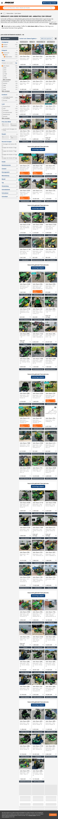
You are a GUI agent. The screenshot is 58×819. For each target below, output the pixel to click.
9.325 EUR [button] (35, 729)
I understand (53, 814)
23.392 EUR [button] (36, 754)
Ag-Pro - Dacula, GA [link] (38, 513)
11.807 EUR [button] (49, 779)
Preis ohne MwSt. (6, 121)
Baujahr (4, 134)
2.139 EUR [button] (35, 232)
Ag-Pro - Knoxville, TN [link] (38, 697)
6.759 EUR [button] (23, 401)
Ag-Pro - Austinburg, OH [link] (51, 453)
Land (3, 104)
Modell (3, 179)
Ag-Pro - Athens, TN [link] (51, 294)
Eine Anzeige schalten (50, 3)
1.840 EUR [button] (35, 401)
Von (2, 136)
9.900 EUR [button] (48, 114)
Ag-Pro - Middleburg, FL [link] (25, 319)
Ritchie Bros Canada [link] (25, 176)
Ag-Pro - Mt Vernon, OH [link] (25, 478)
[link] (25, 49)
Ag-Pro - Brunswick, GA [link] (25, 294)
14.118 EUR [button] (23, 669)
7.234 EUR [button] (35, 367)
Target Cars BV (25, 116)
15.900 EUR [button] (23, 89)
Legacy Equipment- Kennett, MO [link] (39, 260)
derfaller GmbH (51, 67)
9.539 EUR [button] (48, 804)
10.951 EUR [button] (36, 669)
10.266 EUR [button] (49, 694)
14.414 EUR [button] (23, 560)
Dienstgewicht (5, 172)
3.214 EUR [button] (35, 114)
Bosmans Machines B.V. (38, 91)
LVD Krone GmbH (25, 67)
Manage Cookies (32, 815)
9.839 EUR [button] (23, 367)
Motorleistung (5, 175)
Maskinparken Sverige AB (38, 478)
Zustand (4, 168)
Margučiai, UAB (51, 587)
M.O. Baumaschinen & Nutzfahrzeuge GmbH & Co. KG (44, 67)
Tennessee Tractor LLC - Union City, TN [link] (41, 404)
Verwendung (5, 186)
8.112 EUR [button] (23, 451)
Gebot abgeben (22, 173)
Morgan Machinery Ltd (25, 453)
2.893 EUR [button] (48, 89)
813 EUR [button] (48, 292)
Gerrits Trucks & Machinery (51, 141)
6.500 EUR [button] (35, 64)
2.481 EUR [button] (23, 292)
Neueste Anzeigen (7, 141)
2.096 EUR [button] (23, 620)
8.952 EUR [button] (35, 342)
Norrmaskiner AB (38, 344)
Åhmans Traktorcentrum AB (51, 428)
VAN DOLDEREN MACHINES (38, 141)
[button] (9, 38)
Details (3, 161)
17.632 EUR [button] (36, 585)
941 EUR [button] (35, 451)
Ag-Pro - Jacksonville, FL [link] (25, 404)
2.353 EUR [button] (35, 694)
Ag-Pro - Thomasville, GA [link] (38, 235)
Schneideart (5, 193)
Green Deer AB (51, 235)
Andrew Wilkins (38, 201)
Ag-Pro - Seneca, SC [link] (38, 319)
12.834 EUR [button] (49, 645)
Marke (3, 60)
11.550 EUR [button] (49, 669)
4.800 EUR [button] (35, 139)
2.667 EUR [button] (23, 257)
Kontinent (4, 94)
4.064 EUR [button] (48, 754)
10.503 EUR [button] (36, 198)
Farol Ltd (51, 344)
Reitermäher (10, 13)
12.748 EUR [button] (23, 694)
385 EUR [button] (48, 257)
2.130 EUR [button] (23, 476)
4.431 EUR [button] (48, 426)
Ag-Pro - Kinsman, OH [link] (51, 201)
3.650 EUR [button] (35, 89)
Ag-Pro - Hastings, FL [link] (51, 260)
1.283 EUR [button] (35, 645)
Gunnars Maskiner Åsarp (38, 622)
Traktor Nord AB (38, 587)
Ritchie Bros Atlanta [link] (25, 201)
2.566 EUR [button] (23, 535)
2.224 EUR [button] (48, 510)
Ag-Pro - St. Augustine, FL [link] (51, 806)
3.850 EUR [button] (48, 476)
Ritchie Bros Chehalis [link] (38, 176)
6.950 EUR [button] (23, 114)
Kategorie (4, 50)
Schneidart (5, 196)
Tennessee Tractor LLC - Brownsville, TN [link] (28, 622)
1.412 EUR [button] (23, 232)
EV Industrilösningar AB (38, 369)
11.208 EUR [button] (23, 729)
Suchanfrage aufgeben (38, 149)
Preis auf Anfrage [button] (48, 138)
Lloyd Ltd (51, 319)
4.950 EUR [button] (48, 585)
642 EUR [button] (22, 317)
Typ (3, 182)
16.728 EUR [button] (49, 620)
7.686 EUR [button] (48, 560)
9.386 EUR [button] (35, 620)
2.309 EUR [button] (35, 510)
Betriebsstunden (6, 165)
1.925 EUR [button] (48, 367)
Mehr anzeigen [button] (7, 79)
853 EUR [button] (35, 257)
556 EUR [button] (35, 317)
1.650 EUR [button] (23, 64)
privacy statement (5, 816)
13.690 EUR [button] (49, 174)
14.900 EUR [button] (49, 64)
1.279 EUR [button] (48, 198)
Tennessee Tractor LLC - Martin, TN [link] (27, 587)
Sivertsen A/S (38, 756)
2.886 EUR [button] (35, 560)
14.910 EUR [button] (36, 476)
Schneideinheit (6, 189)
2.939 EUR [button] (48, 232)
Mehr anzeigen (53, 23)
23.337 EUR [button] (49, 342)
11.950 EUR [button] (23, 139)
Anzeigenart (5, 42)
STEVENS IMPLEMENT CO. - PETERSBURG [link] (28, 235)
